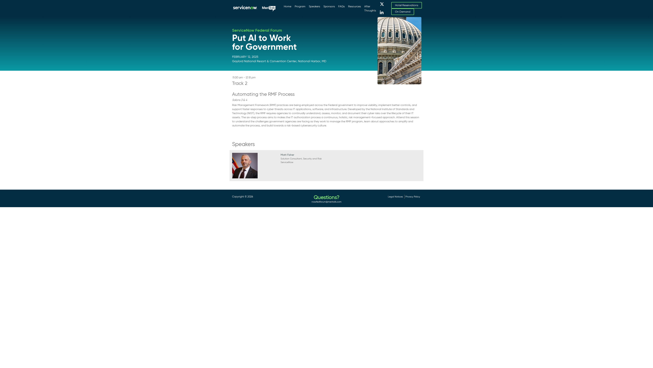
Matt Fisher (287, 154)
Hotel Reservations (406, 5)
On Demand (402, 11)
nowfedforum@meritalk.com (326, 201)
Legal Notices (395, 196)
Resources (354, 6)
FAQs (341, 6)
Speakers (314, 6)
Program (300, 6)
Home (287, 6)
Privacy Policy (412, 196)
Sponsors (329, 6)
